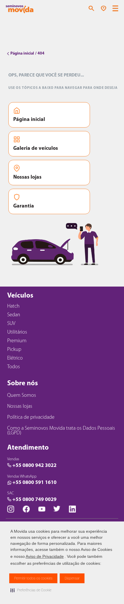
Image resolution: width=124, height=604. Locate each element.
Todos (13, 367)
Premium (17, 341)
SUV (11, 323)
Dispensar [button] (72, 578)
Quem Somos (21, 395)
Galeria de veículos (35, 148)
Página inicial (29, 119)
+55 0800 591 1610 (34, 482)
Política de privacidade (31, 417)
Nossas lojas (27, 177)
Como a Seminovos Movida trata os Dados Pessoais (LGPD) (61, 430)
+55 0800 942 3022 (34, 465)
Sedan (13, 315)
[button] (30, 590)
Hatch (13, 306)
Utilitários (17, 332)
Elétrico (15, 358)
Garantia (23, 206)
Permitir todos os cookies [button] (33, 578)
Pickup (14, 349)
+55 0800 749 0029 (34, 500)
